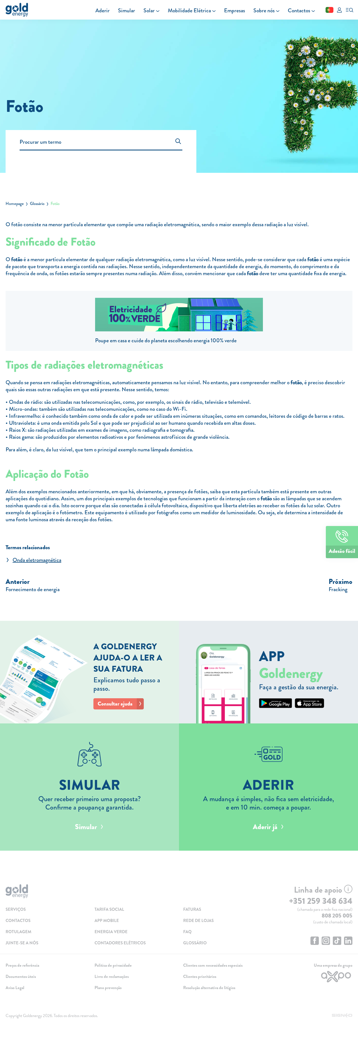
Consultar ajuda (115, 704)
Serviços (16, 909)
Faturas (192, 909)
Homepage (15, 204)
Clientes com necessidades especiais (212, 965)
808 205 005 (337, 915)
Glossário (37, 204)
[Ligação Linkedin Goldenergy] (348, 941)
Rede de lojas (198, 920)
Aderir (102, 10)
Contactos (299, 10)
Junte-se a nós (22, 943)
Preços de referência (22, 965)
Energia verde (111, 932)
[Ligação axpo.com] (312, 976)
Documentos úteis (21, 976)
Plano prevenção (108, 988)
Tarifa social (109, 909)
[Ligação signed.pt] (342, 1015)
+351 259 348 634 (320, 901)
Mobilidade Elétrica (189, 10)
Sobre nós (264, 10)
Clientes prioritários (199, 976)
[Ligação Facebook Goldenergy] (314, 941)
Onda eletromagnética (37, 559)
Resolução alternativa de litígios (209, 988)
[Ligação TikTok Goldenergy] (337, 941)
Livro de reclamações (112, 976)
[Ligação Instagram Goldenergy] (326, 941)
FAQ (187, 932)
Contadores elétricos (120, 943)
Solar (149, 10)
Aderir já (265, 827)
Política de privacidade (113, 965)
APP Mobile (107, 920)
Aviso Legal (15, 988)
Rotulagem (18, 932)
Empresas (234, 10)
